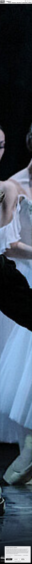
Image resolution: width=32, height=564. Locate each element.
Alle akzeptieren (9, 559)
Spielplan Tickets (8, 2)
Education (19, 2)
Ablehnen (16, 559)
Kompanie (14, 2)
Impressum (15, 561)
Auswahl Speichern (23, 559)
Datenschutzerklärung (9, 552)
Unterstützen (25, 2)
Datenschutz (19, 561)
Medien (30, 2)
